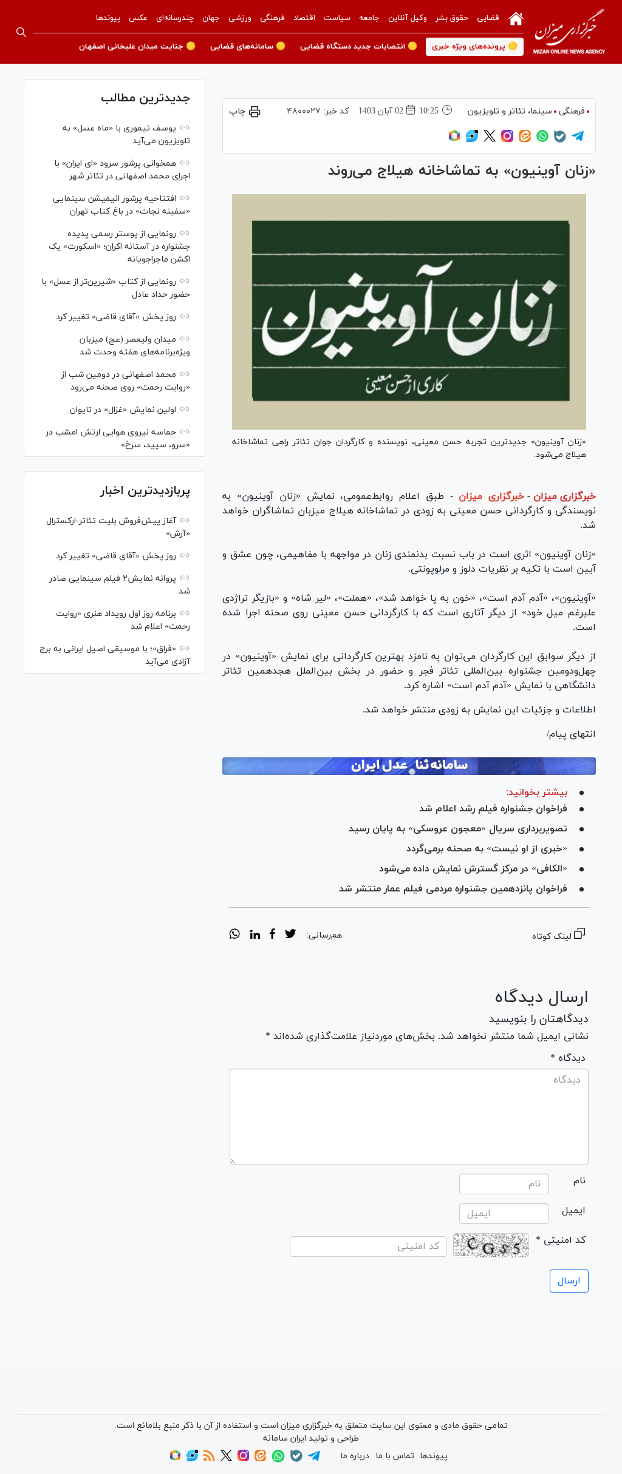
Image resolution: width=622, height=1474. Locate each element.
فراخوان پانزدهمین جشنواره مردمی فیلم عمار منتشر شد (453, 889)
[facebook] (272, 935)
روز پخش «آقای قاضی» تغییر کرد (116, 317)
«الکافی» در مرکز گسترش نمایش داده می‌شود (473, 869)
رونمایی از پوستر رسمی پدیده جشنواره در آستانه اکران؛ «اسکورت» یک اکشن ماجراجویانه (119, 246)
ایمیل (574, 1210)
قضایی (488, 18)
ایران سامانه (284, 1438)
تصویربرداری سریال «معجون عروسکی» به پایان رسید (458, 829)
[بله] (560, 140)
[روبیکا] (454, 140)
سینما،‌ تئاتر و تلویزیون (510, 111)
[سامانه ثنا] (409, 766)
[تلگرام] (578, 140)
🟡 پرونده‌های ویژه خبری (475, 46)
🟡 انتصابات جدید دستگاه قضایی (358, 46)
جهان (211, 18)
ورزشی (239, 18)
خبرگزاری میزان (564, 496)
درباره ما (354, 1456)
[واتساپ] (542, 140)
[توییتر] (490, 140)
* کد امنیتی (561, 1240)
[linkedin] (255, 935)
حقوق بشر (452, 18)
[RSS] (209, 1459)
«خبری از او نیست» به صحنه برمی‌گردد (486, 849)
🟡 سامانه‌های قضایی (247, 46)
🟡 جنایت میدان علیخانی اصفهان (137, 46)
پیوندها (108, 18)
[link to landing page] (569, 32)
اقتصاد (304, 18)
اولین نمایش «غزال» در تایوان (123, 410)
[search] (21, 32)
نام (579, 1181)
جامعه (369, 18)
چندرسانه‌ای (175, 18)
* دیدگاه (568, 1058)
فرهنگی (272, 18)
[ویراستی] (472, 140)
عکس (138, 18)
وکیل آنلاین (407, 18)
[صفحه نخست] (516, 18)
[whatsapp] (235, 935)
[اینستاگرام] (507, 140)
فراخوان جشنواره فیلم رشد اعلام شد (493, 809)
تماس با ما (394, 1456)
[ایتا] (525, 140)
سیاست (337, 18)
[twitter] (290, 935)
